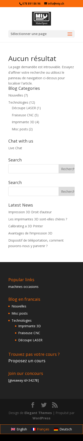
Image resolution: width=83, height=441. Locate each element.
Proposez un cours (26, 360)
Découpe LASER (24, 108)
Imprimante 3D (23, 122)
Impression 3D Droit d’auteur (30, 212)
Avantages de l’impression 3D (30, 233)
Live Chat (15, 148)
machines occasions (23, 286)
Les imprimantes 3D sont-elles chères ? (37, 219)
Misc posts (20, 129)
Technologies (18, 102)
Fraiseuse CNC (23, 115)
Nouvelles (15, 95)
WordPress (41, 418)
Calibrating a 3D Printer (25, 226)
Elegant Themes (38, 413)
